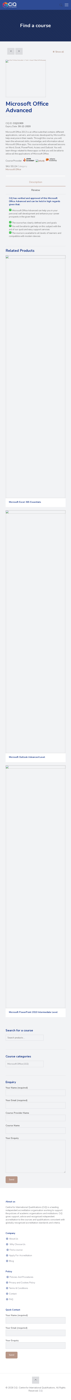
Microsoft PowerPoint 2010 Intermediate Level (33, 1012)
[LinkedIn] (37, 1395)
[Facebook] (29, 1395)
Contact (13, 1293)
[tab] (36, 182)
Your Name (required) (17, 1087)
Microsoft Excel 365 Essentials (25, 502)
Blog (11, 1261)
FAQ (11, 1299)
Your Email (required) (16, 1100)
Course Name (13, 1125)
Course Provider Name (17, 1113)
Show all (59, 51)
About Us (13, 1238)
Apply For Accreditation (20, 1255)
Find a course (15, 1249)
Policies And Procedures (21, 1277)
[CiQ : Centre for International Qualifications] (10, 5)
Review (35, 190)
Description (35, 182)
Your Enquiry (12, 1138)
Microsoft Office (13, 169)
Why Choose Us (17, 1244)
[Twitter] (33, 1395)
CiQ (41, 1390)
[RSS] (42, 1395)
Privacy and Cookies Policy (22, 1282)
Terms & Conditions (18, 1288)
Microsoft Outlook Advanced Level (27, 757)
